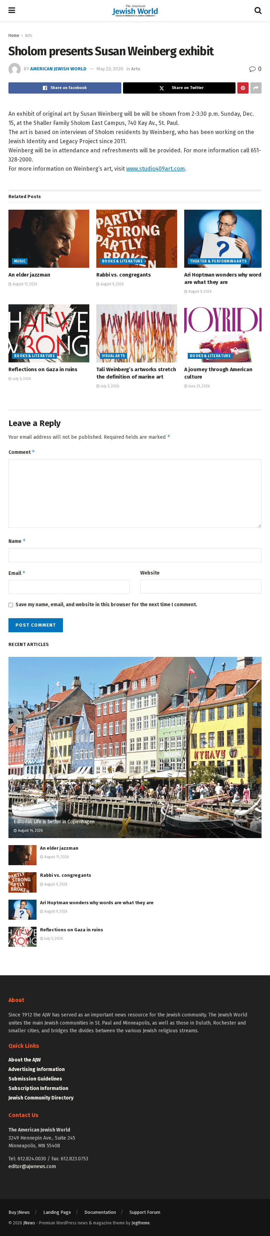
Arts (28, 35)
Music (19, 261)
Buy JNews (19, 1212)
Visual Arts (113, 356)
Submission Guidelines (35, 1079)
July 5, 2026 (21, 379)
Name (17, 541)
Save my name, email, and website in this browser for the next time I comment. (106, 605)
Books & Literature (122, 261)
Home (13, 35)
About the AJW (24, 1060)
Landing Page (57, 1212)
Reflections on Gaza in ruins (42, 369)
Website (150, 573)
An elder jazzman (29, 275)
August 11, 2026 (24, 284)
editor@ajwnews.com (32, 1167)
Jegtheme (140, 1223)
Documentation (100, 1212)
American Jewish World (58, 68)
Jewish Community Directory (40, 1098)
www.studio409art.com (155, 168)
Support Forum (144, 1212)
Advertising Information (36, 1069)
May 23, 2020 (110, 68)
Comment (21, 452)
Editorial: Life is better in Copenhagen (54, 822)
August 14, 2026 (30, 831)
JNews (29, 1223)
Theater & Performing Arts (218, 261)
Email (17, 573)
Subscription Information (38, 1088)
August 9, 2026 (111, 284)
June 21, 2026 (198, 386)
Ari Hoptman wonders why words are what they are (97, 902)
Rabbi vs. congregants (123, 275)
